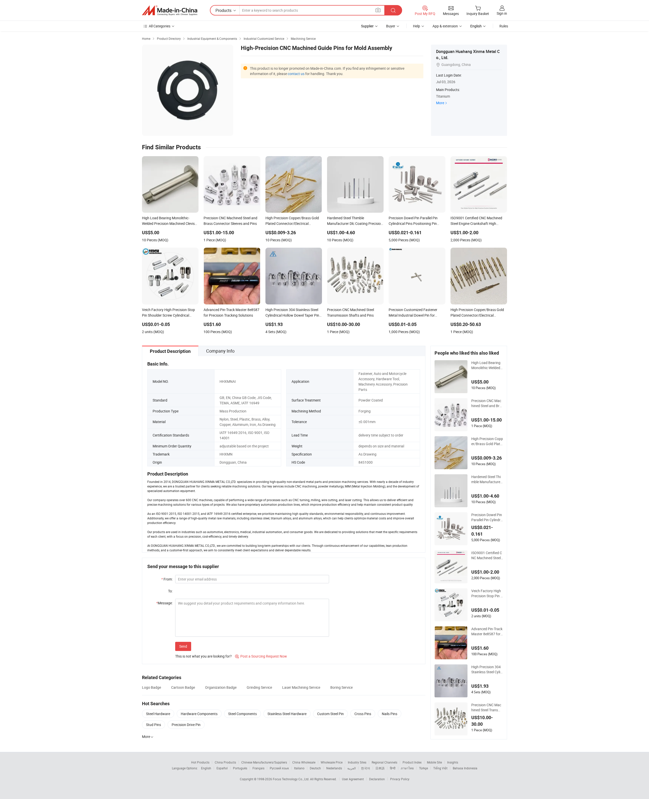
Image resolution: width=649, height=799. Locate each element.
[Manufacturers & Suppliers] (169, 10)
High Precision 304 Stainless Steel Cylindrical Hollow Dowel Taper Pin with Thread (486, 669)
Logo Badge (151, 687)
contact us (296, 73)
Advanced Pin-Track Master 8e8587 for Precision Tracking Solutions (487, 631)
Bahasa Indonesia (465, 768)
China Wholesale (303, 762)
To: (170, 591)
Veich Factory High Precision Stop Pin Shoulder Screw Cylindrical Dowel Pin (486, 593)
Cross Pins (362, 713)
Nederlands (334, 768)
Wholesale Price (331, 762)
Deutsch (315, 768)
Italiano (299, 768)
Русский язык (279, 768)
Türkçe (423, 768)
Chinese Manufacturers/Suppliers (264, 762)
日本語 (380, 768)
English (206, 768)
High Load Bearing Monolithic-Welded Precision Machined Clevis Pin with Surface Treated (486, 365)
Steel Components (242, 713)
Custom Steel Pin (330, 713)
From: (167, 579)
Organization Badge (221, 687)
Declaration (377, 779)
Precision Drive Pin (186, 724)
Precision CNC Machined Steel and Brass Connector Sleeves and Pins (487, 403)
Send (183, 646)
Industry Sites (357, 762)
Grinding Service (259, 687)
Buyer (390, 26)
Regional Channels (384, 762)
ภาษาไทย (407, 768)
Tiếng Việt (440, 768)
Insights (452, 762)
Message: (164, 603)
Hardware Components (199, 713)
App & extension (445, 26)
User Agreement (353, 779)
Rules (503, 26)
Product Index (412, 762)
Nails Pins (389, 713)
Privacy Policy (399, 779)
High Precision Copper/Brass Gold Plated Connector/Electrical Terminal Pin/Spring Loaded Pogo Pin (487, 441)
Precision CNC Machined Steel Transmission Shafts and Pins (486, 707)
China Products (225, 762)
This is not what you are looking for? (203, 656)
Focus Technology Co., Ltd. (291, 779)
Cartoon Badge (183, 687)
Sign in (502, 13)
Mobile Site (434, 762)
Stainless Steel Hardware (287, 713)
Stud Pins (153, 724)
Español (222, 768)
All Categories (159, 26)
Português (240, 768)
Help (416, 26)
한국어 (365, 768)
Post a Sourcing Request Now (261, 656)
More (440, 102)
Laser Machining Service (301, 687)
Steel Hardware (158, 713)
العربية (351, 768)
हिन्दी (392, 768)
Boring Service (341, 687)
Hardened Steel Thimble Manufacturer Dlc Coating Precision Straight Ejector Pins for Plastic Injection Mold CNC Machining (486, 479)
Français (258, 768)
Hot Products (200, 762)
